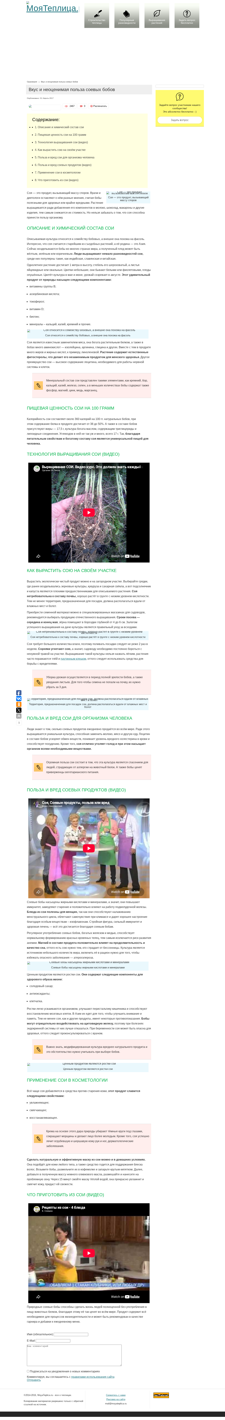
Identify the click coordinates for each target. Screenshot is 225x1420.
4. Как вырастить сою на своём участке (60, 149)
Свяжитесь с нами (116, 1395)
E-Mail (31, 1340)
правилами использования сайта (92, 1376)
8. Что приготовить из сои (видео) (56, 180)
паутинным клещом (73, 658)
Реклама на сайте (115, 1399)
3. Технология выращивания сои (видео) (61, 142)
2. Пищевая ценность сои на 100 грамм (60, 134)
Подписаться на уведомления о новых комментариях (65, 1371)
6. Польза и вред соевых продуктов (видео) (63, 164)
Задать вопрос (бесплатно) (179, 120)
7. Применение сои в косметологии (58, 172)
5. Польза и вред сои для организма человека (64, 157)
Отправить (34, 1380)
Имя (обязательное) (40, 1334)
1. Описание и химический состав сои (59, 127)
